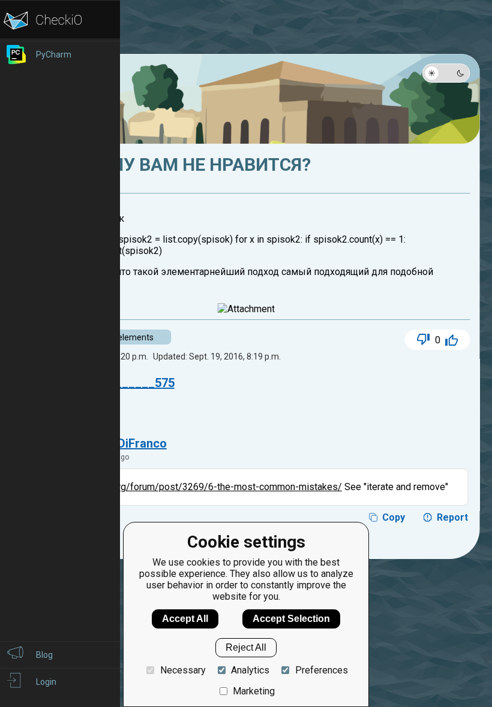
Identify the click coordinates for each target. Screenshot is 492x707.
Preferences (321, 670)
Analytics (250, 670)
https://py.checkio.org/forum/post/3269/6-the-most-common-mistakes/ (189, 487)
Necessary (182, 670)
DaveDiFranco (128, 443)
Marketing (254, 691)
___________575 (128, 383)
